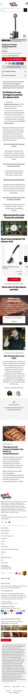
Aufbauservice (4, 562)
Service (3, 544)
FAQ (2, 554)
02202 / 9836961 (7, 601)
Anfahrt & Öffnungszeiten (7, 536)
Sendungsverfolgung (6, 557)
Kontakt (3, 541)
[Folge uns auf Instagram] (6, 522)
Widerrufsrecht (16, 686)
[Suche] (25, 10)
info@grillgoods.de (8, 590)
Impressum (8, 690)
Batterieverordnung (18, 690)
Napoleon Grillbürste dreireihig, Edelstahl (11, 267)
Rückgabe (3, 552)
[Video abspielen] (14, 228)
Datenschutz (7, 686)
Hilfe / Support (4, 546)
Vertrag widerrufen (5, 530)
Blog (2, 560)
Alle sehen (5, 640)
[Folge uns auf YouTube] (9, 522)
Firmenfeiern (4, 538)
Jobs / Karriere (4, 565)
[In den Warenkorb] (20, 263)
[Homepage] (6, 493)
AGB (23, 686)
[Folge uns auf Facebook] (2, 522)
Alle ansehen (14, 279)
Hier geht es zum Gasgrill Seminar (14, 319)
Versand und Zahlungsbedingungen (9, 549)
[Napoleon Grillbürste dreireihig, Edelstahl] (12, 255)
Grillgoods (16, 692)
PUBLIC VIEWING (5, 533)
